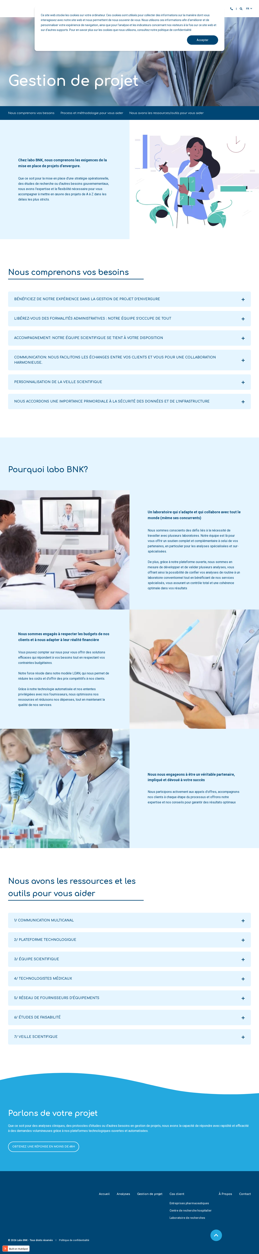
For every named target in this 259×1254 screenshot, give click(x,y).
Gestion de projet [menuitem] (149, 1194)
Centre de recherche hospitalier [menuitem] (191, 1210)
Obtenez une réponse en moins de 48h (43, 1146)
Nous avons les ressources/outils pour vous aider (166, 113)
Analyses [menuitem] (123, 1194)
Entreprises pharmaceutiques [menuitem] (189, 1203)
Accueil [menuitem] (104, 1194)
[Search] (241, 8)
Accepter (202, 40)
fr (247, 8)
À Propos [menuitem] (225, 1194)
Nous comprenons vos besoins (31, 113)
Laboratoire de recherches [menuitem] (187, 1217)
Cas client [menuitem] (177, 1194)
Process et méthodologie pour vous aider (92, 113)
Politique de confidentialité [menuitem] (74, 1240)
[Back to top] (216, 1235)
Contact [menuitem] (245, 1194)
